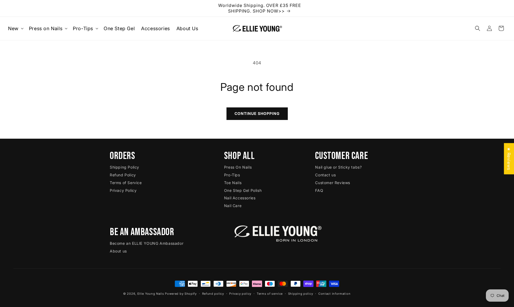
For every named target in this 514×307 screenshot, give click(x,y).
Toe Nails (232, 182)
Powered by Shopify (181, 294)
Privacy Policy (123, 190)
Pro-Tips (232, 175)
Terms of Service (126, 182)
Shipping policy (300, 294)
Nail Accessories (240, 198)
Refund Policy (123, 175)
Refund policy (213, 294)
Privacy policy (240, 294)
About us (118, 251)
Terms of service (270, 294)
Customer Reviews (332, 182)
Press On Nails (238, 167)
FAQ (319, 190)
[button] (15, 28)
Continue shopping (257, 113)
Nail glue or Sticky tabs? (338, 167)
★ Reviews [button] (509, 158)
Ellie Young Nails (150, 294)
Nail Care (232, 205)
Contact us (325, 175)
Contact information (334, 294)
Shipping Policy (124, 167)
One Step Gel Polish (243, 190)
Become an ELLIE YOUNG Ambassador (146, 243)
